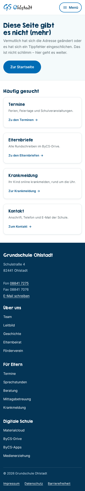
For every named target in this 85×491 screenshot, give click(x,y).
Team (7, 317)
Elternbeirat (12, 342)
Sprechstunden (15, 382)
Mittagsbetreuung (17, 399)
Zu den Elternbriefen (25, 156)
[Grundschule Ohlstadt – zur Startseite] (17, 7)
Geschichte (12, 334)
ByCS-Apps (12, 447)
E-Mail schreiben (16, 296)
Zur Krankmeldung (24, 191)
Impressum (11, 483)
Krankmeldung (14, 407)
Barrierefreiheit (59, 483)
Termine (9, 374)
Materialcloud (14, 430)
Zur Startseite (22, 67)
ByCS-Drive (12, 438)
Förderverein (13, 351)
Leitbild (9, 325)
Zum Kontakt (17, 226)
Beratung (10, 390)
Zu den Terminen (21, 120)
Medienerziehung (16, 455)
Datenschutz (34, 483)
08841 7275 (19, 283)
